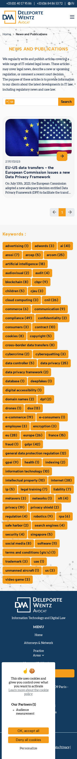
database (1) (14, 381)
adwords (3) (44, 246)
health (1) (32, 462)
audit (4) (42, 273)
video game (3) (17, 579)
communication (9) (49, 309)
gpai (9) (11, 462)
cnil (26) (51, 300)
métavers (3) (15, 498)
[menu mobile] (72, 17)
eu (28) (11, 435)
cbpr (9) (41, 282)
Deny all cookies (28, 740)
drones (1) (13, 408)
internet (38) (61, 480)
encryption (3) (44, 426)
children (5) (14, 291)
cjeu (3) (37, 291)
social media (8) (18, 543)
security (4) (14, 534)
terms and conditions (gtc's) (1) (30, 552)
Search (66, 102)
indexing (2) (55, 462)
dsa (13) (33, 408)
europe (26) (32, 435)
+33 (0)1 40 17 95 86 (19, 3)
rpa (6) (64, 516)
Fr (72, 3)
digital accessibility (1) (23, 390)
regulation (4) (16, 516)
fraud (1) (11, 444)
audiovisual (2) (17, 273)
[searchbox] (17, 101)
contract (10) (45, 327)
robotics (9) (43, 516)
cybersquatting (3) (51, 354)
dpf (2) (45, 399)
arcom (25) (55, 255)
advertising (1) (16, 246)
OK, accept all (28, 731)
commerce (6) (16, 309)
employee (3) (16, 426)
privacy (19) (14, 507)
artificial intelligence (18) (25, 264)
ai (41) (65, 246)
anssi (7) (12, 255)
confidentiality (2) (52, 318)
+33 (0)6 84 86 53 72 (49, 3)
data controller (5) (19, 363)
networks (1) (42, 498)
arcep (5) (32, 255)
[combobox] (30, 102)
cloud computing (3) (21, 300)
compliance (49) (18, 318)
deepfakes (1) (41, 381)
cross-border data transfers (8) (30, 345)
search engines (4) (50, 525)
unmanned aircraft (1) (22, 570)
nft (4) (63, 498)
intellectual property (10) (25, 480)
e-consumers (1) (52, 417)
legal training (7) (34, 489)
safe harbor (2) (16, 525)
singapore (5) (41, 534)
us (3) (50, 570)
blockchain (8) (16, 282)
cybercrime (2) (17, 354)
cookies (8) (14, 336)
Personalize (28, 748)
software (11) (47, 543)
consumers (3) (17, 327)
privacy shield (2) (45, 507)
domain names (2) (19, 399)
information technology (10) (27, 471)
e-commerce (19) (19, 417)
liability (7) (62, 489)
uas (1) (39, 561)
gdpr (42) (32, 444)
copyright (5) (41, 336)
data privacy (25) (54, 363)
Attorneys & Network (38, 643)
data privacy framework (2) (26, 372)
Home (7, 34)
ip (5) (10, 489)
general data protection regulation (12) (35, 453)
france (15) (57, 435)
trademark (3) (16, 561)
